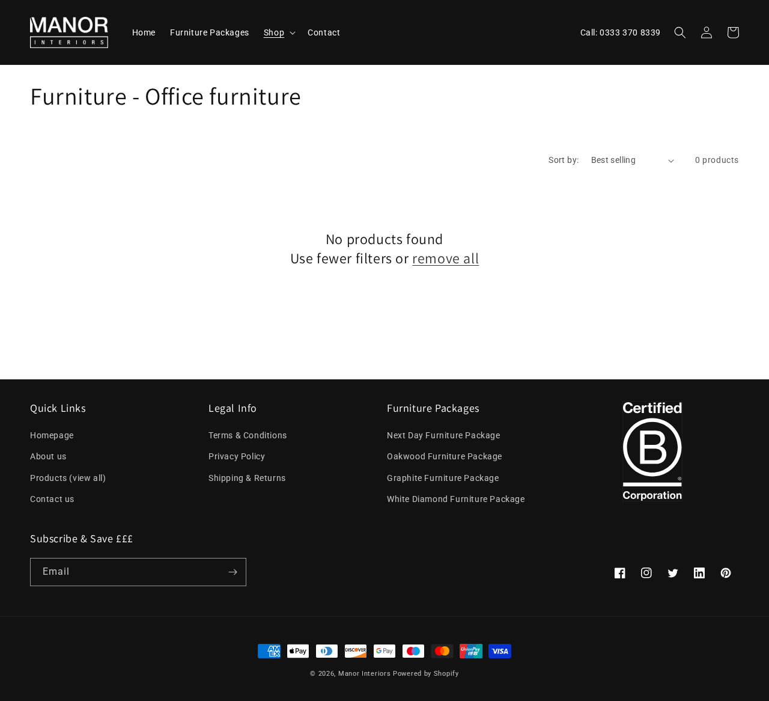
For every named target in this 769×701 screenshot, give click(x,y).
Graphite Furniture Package (443, 478)
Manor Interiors (364, 674)
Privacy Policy (236, 456)
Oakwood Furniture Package (444, 456)
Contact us (52, 499)
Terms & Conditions (247, 435)
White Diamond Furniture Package (456, 499)
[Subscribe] (232, 572)
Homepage (52, 435)
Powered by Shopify (426, 674)
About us (48, 456)
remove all (445, 258)
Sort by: (564, 160)
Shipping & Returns (247, 478)
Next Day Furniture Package (443, 435)
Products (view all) (68, 478)
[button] (278, 32)
